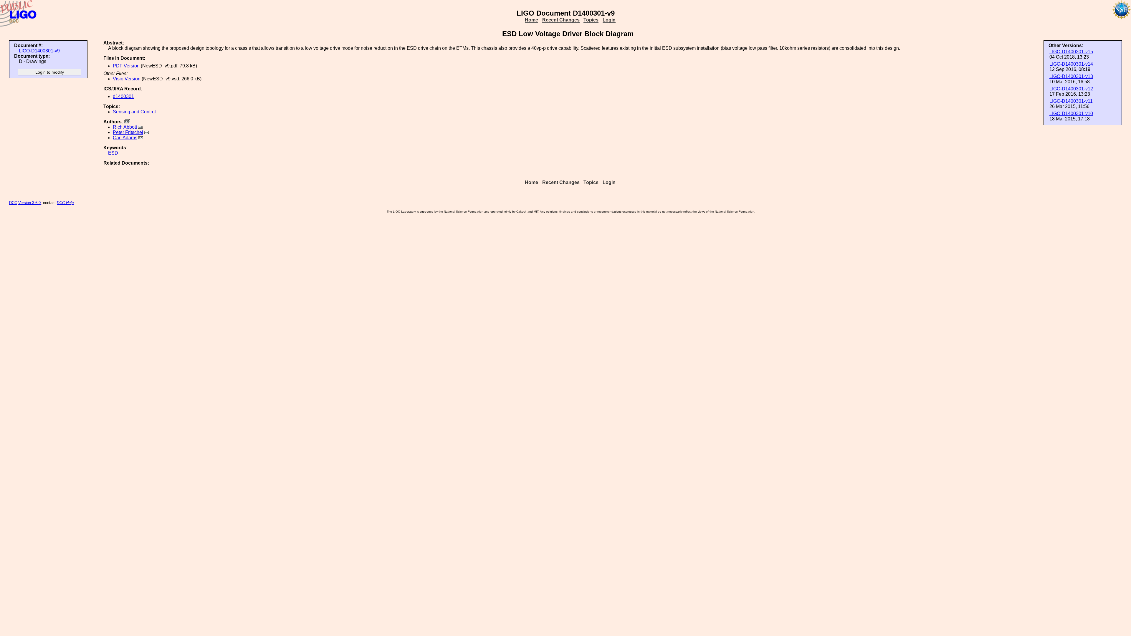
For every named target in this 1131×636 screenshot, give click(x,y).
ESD (113, 152)
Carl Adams (125, 137)
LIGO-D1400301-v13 (1071, 76)
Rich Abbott (125, 127)
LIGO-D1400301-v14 (1071, 64)
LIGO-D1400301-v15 (1071, 51)
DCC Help (65, 203)
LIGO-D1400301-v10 (1071, 113)
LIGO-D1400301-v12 (1071, 88)
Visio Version (126, 78)
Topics (590, 19)
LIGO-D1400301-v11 (1071, 101)
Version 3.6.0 (29, 203)
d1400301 (123, 96)
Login (609, 19)
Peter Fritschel (128, 132)
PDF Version (126, 65)
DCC (13, 203)
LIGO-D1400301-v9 (39, 50)
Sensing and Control (134, 111)
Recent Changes (561, 19)
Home (531, 19)
